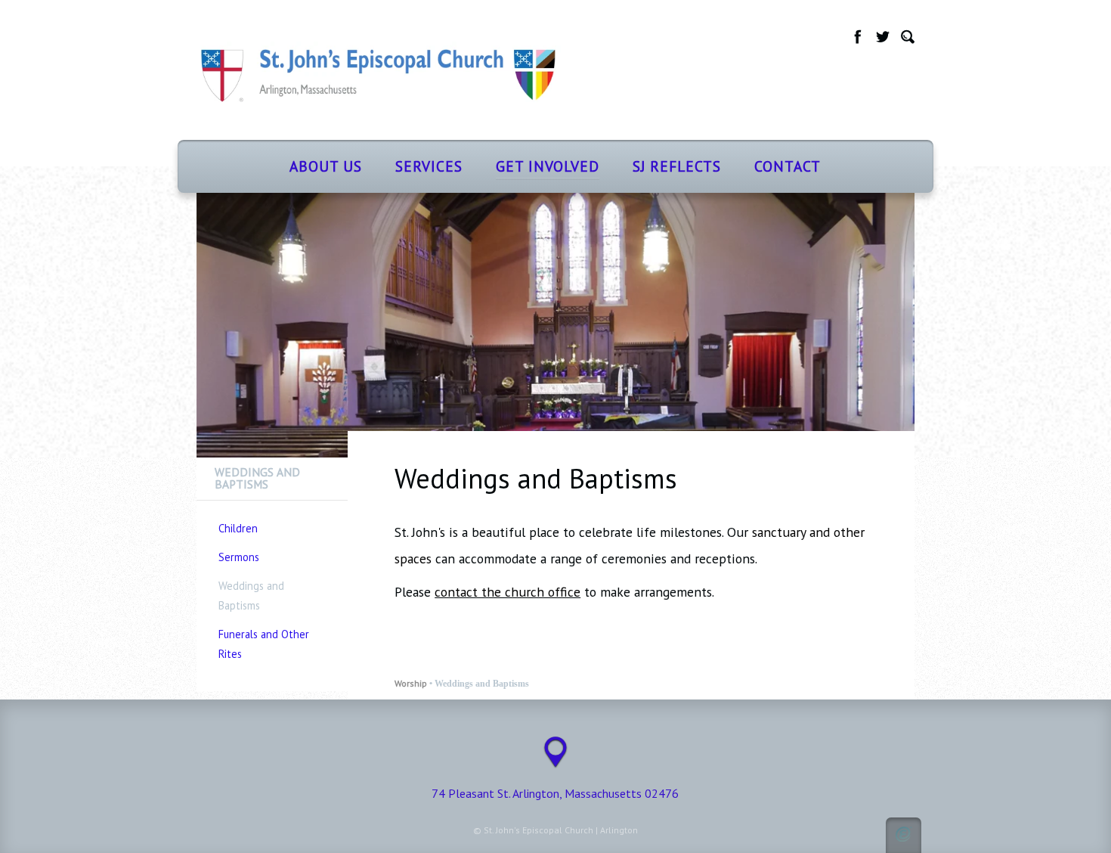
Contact (787, 166)
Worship (411, 683)
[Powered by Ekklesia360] (903, 835)
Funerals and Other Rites (263, 644)
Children (238, 528)
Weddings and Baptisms (251, 595)
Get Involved (547, 166)
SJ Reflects (677, 166)
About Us (325, 166)
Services (429, 166)
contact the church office (507, 591)
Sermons (238, 557)
